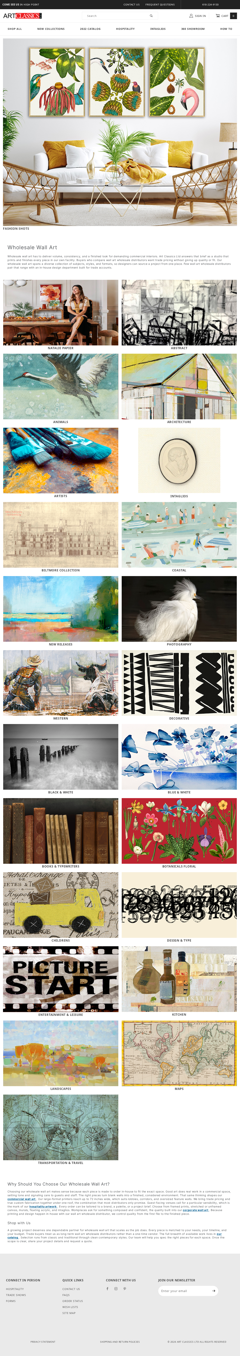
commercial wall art (22, 1199)
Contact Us (132, 4)
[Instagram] (117, 1290)
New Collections (50, 29)
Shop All (15, 29)
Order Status (72, 1301)
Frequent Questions (160, 4)
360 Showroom (193, 29)
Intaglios (158, 29)
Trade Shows (16, 1295)
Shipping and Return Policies (120, 1341)
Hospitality (125, 29)
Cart (227, 16)
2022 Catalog (90, 29)
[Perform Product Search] (151, 16)
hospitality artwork (43, 1206)
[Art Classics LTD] (22, 16)
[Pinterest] (126, 1290)
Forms (11, 1301)
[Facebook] (109, 1290)
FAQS (66, 1295)
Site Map (68, 1313)
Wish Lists (70, 1307)
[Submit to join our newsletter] (213, 1291)
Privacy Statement (43, 1341)
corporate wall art (196, 1210)
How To (226, 29)
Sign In (200, 16)
